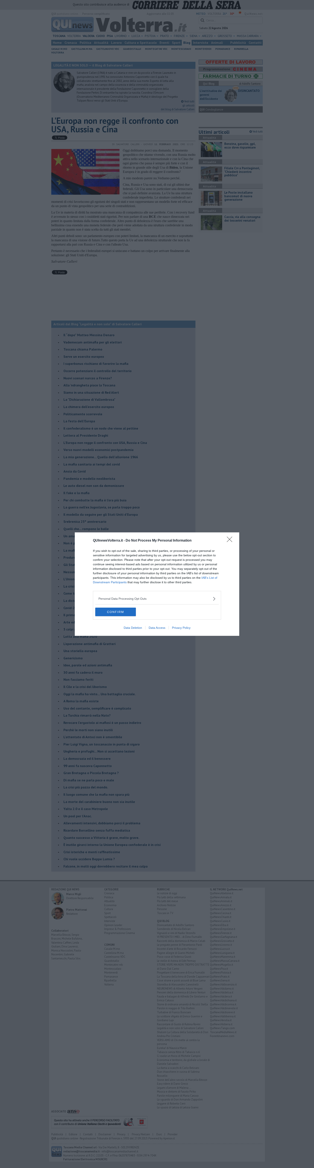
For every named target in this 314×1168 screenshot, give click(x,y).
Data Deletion (133, 627)
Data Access (157, 627)
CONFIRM (115, 612)
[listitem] (157, 599)
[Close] (231, 541)
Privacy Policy (181, 627)
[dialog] (157, 584)
